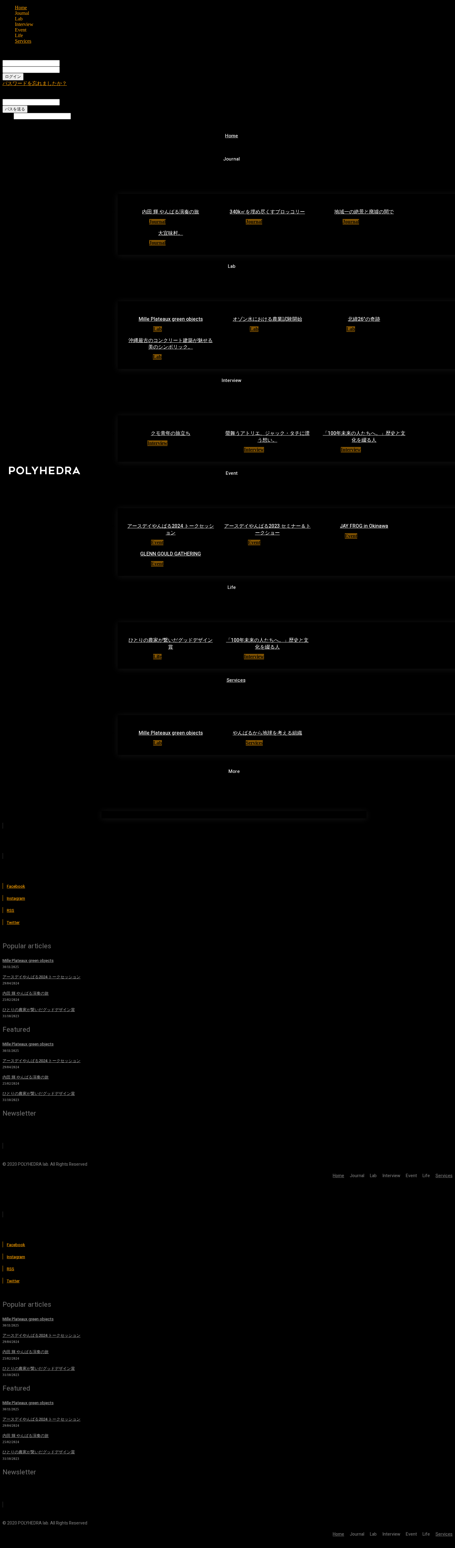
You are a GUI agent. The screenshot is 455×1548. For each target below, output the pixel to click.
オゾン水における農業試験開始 (267, 319)
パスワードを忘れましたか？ (34, 83)
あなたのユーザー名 (82, 63)
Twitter (13, 922)
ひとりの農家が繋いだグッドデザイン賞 (170, 644)
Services (23, 41)
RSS (10, 910)
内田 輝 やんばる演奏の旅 (170, 212)
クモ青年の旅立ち (170, 433)
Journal (157, 221)
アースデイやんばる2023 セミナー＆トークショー (267, 529)
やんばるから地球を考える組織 (267, 733)
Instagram (16, 898)
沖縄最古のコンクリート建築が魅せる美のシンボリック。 (170, 344)
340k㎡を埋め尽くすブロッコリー (267, 212)
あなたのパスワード (82, 69)
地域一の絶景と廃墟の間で (364, 212)
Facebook (16, 886)
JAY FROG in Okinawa (364, 526)
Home (21, 7)
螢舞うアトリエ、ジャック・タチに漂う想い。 (267, 437)
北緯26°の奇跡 (364, 319)
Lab (157, 329)
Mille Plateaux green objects (171, 319)
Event (157, 542)
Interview (157, 443)
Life (157, 656)
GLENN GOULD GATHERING (170, 554)
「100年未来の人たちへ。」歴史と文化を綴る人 (364, 437)
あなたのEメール (79, 102)
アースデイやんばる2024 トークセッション (170, 529)
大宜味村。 (170, 233)
